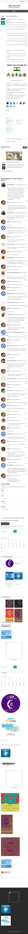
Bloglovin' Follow (4, 740)
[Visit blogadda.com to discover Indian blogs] (10, 744)
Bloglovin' (18, 584)
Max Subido (10, 465)
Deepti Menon (11, 184)
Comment (3, 506)
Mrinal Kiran (10, 390)
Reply (26, 187)
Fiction (4, 171)
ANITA (8, 448)
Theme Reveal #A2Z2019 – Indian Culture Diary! (10, 129)
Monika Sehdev (11, 244)
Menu (22, 1)
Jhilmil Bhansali (11, 293)
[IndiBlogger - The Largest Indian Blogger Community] (5, 752)
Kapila (19, 92)
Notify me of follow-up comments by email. (13, 518)
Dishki (14, 141)
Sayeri (13, 85)
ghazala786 (10, 345)
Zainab (15, 88)
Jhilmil (18, 85)
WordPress (18, 931)
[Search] (15, 531)
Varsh (8, 420)
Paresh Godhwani (11, 360)
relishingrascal (11, 257)
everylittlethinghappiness (14, 272)
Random (14, 138)
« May (2, 551)
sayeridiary (10, 314)
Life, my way (14, 5)
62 (4, 633)
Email (2, 495)
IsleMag (9, 931)
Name (2, 490)
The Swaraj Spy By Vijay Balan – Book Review (9, 121)
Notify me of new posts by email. (10, 520)
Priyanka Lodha (11, 227)
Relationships (19, 138)
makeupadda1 (11, 302)
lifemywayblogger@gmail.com (13, 481)
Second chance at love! (12, 162)
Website (3, 501)
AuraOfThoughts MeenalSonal (15, 332)
